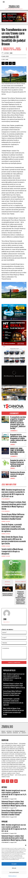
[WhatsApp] (13, 63)
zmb (11, 53)
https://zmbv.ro (6, 622)
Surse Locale (6, 521)
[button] (25, 845)
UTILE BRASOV (6, 498)
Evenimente (14, 430)
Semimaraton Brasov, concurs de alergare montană (17, 474)
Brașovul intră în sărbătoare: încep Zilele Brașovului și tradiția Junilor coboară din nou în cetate (18, 438)
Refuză (14, 868)
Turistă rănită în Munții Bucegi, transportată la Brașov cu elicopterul (12, 551)
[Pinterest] (10, 63)
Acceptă (14, 864)
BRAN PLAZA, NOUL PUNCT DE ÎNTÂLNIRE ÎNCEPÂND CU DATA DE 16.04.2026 (17, 451)
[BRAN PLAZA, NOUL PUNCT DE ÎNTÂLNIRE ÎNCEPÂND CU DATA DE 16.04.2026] (5, 451)
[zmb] (3, 53)
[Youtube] (16, 781)
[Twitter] (6, 63)
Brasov (12, 444)
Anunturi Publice (8, 48)
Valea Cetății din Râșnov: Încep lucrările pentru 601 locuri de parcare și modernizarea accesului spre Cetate (14, 540)
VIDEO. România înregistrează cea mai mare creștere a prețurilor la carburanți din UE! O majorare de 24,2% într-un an (13, 493)
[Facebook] (3, 63)
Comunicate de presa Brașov (12, 49)
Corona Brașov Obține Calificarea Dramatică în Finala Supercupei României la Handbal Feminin (13, 516)
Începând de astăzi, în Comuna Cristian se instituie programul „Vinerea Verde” (17, 463)
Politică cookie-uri (12, 875)
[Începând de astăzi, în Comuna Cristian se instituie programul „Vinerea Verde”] (5, 462)
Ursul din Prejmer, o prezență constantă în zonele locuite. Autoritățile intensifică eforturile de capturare (13, 527)
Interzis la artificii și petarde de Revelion (7, 594)
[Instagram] (7, 781)
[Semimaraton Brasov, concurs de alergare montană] (5, 474)
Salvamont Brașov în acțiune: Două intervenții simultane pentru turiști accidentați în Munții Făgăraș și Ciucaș (14, 505)
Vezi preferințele (14, 872)
